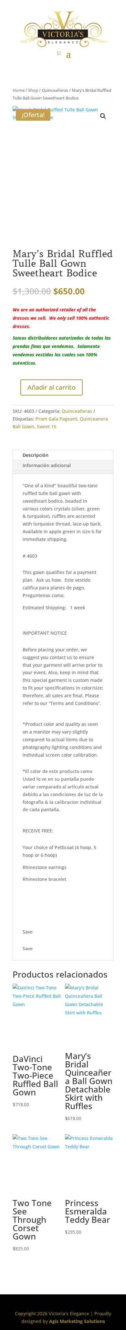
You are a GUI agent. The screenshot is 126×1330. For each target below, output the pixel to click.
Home (19, 90)
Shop (33, 90)
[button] (103, 116)
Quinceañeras (55, 90)
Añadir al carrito (51, 387)
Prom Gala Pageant (56, 419)
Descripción (35, 455)
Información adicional (47, 465)
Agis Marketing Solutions (77, 1321)
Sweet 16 (46, 426)
